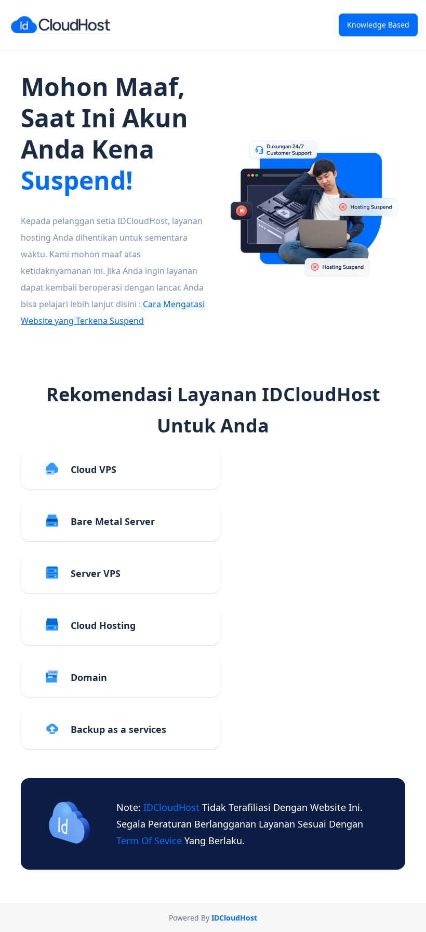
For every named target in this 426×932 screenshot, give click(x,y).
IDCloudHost (172, 807)
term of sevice (150, 840)
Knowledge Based (378, 25)
